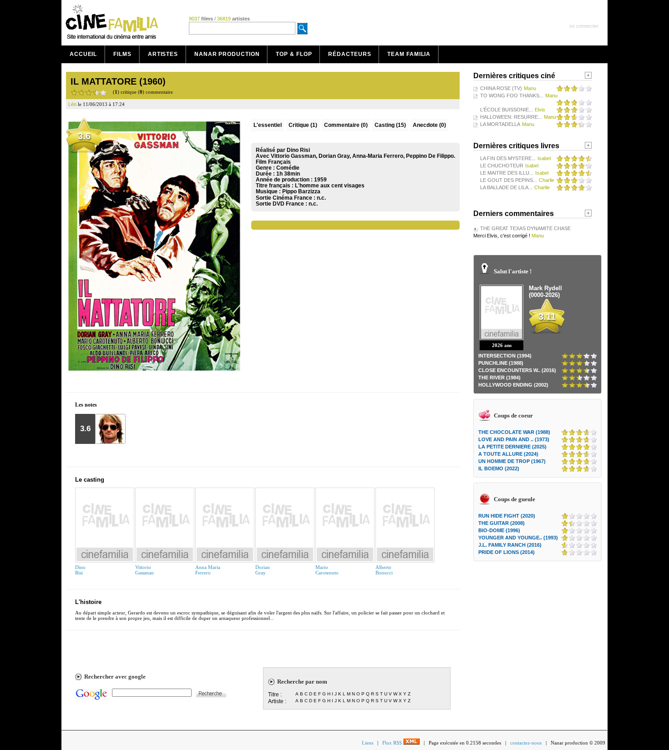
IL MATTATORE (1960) (118, 81)
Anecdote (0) (429, 125)
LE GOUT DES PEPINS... (508, 180)
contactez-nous (526, 742)
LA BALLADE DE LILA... (506, 187)
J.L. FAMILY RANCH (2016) (510, 545)
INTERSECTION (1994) (505, 355)
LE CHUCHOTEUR (501, 165)
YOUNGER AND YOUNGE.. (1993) (518, 537)
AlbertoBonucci (384, 569)
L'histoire (88, 602)
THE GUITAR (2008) (501, 523)
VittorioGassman (144, 569)
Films (122, 54)
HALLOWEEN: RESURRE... (511, 117)
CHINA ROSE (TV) (501, 88)
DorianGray (262, 569)
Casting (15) (390, 125)
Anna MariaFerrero (207, 569)
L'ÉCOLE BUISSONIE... (506, 109)
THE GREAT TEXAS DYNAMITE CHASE (525, 228)
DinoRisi (80, 569)
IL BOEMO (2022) (498, 468)
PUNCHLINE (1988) (500, 363)
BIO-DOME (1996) (499, 530)
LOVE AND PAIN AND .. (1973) (513, 439)
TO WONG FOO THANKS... (511, 95)
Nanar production (226, 54)
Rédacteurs (349, 54)
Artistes (163, 54)
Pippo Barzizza (301, 191)
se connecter (583, 26)
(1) (303, 125)
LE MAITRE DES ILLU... (506, 173)
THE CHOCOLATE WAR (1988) (514, 432)
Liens (367, 742)
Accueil (83, 54)
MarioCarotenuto (327, 569)
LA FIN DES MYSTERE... (508, 158)
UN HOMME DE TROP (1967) (512, 461)
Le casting (89, 479)
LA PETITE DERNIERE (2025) (512, 446)
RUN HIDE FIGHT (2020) (506, 515)
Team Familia (409, 54)
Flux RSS (392, 742)
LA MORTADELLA (500, 124)
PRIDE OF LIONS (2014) (506, 552)
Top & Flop (294, 54)
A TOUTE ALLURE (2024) (508, 454)
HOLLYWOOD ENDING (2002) (513, 385)
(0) (346, 125)
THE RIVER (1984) (499, 377)
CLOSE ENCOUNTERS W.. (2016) (517, 370)
